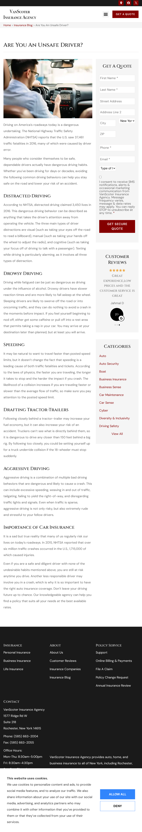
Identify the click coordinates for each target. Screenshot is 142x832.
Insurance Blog (23, 25)
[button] (106, 14)
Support (101, 652)
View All (117, 434)
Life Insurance (13, 669)
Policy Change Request (112, 677)
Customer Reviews (63, 661)
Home (7, 25)
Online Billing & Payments (114, 661)
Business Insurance (17, 661)
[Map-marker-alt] (121, 3)
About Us (56, 652)
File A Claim (104, 669)
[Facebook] (128, 3)
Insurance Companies (65, 669)
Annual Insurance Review (113, 685)
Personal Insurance (16, 652)
